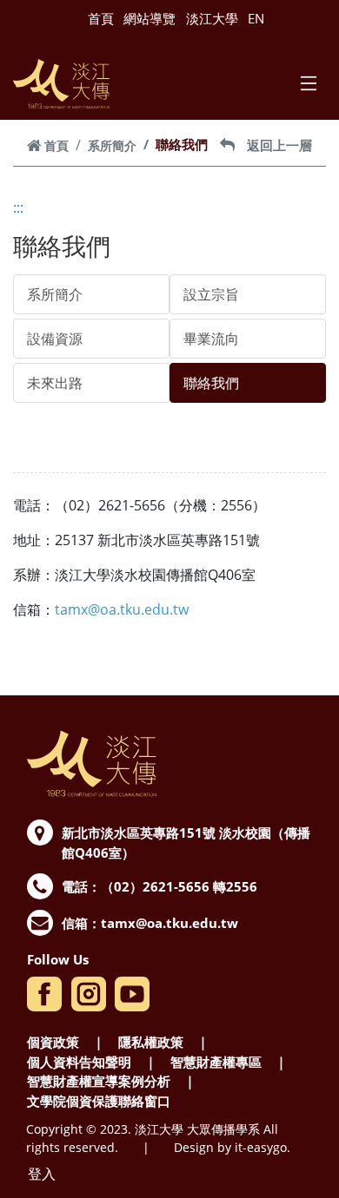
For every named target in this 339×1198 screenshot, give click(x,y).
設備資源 (55, 338)
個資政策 (53, 1041)
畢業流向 (211, 338)
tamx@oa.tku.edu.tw (169, 922)
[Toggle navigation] (308, 83)
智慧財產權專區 (216, 1061)
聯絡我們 (211, 382)
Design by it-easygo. (232, 1147)
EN (256, 18)
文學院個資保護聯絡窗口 (98, 1100)
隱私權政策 (150, 1041)
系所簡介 (112, 145)
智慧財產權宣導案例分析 (98, 1080)
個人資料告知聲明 (79, 1061)
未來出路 (55, 382)
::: (18, 207)
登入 (42, 1173)
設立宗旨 (211, 294)
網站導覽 (149, 18)
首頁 (101, 18)
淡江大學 (212, 18)
